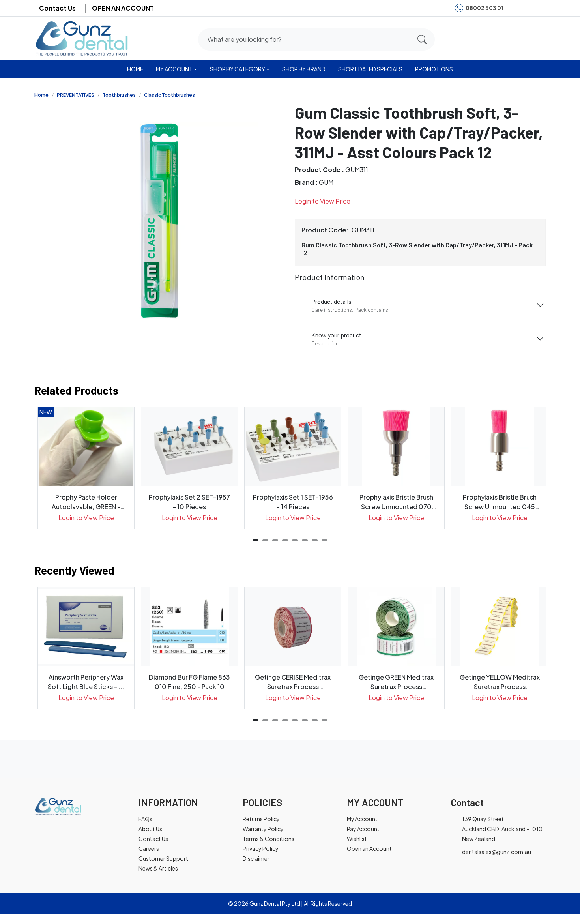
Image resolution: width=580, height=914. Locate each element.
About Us (150, 828)
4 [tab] (285, 540)
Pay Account (363, 828)
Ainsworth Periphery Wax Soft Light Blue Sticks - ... (86, 682)
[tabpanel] (86, 468)
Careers (148, 848)
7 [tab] (315, 540)
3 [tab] (275, 540)
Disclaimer (256, 858)
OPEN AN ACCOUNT (123, 8)
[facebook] (514, 8)
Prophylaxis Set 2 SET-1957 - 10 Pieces (189, 502)
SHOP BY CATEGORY (237, 69)
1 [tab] (255, 540)
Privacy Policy (261, 848)
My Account (362, 818)
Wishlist (357, 838)
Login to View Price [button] (322, 201)
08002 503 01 (484, 7)
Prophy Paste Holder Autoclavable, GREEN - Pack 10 (86, 502)
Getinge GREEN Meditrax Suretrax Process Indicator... (396, 682)
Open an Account (369, 848)
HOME (135, 69)
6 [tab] (305, 540)
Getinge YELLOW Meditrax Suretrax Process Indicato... (500, 682)
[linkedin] (538, 8)
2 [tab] (265, 540)
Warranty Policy (263, 828)
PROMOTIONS (434, 69)
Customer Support (163, 858)
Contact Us (57, 8)
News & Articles (158, 868)
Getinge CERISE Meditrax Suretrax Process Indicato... (293, 682)
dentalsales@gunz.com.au (496, 851)
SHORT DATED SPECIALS (370, 69)
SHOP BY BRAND (304, 69)
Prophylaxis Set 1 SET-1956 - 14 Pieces (293, 502)
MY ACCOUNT (174, 69)
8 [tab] (324, 540)
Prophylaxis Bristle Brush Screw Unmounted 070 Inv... (396, 502)
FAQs (145, 818)
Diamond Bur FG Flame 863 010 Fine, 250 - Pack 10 (189, 682)
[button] (508, 37)
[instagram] (526, 8)
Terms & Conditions (268, 838)
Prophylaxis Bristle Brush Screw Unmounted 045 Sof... (500, 502)
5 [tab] (295, 540)
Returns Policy (261, 818)
